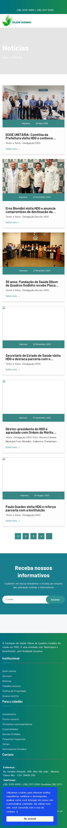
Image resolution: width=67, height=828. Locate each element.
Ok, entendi (30, 818)
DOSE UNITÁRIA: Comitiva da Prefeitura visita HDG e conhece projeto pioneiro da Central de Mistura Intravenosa (29, 136)
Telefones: (9, 779)
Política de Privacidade (14, 690)
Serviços (7, 675)
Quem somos (9, 670)
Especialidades (10, 729)
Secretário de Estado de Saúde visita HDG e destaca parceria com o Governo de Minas (33, 357)
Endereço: (9, 767)
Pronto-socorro (10, 719)
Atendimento (9, 714)
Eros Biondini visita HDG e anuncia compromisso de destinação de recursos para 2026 (30, 209)
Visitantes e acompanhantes (17, 724)
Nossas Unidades (11, 734)
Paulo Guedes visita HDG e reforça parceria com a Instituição (31, 508)
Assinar (55, 599)
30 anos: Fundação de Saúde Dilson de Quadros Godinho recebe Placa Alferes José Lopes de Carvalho (32, 283)
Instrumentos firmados (14, 748)
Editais (6, 744)
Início (5, 57)
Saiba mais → (13, 148)
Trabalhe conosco (11, 685)
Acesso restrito (10, 695)
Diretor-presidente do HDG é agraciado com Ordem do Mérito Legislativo (29, 430)
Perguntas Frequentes (13, 739)
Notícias (6, 680)
